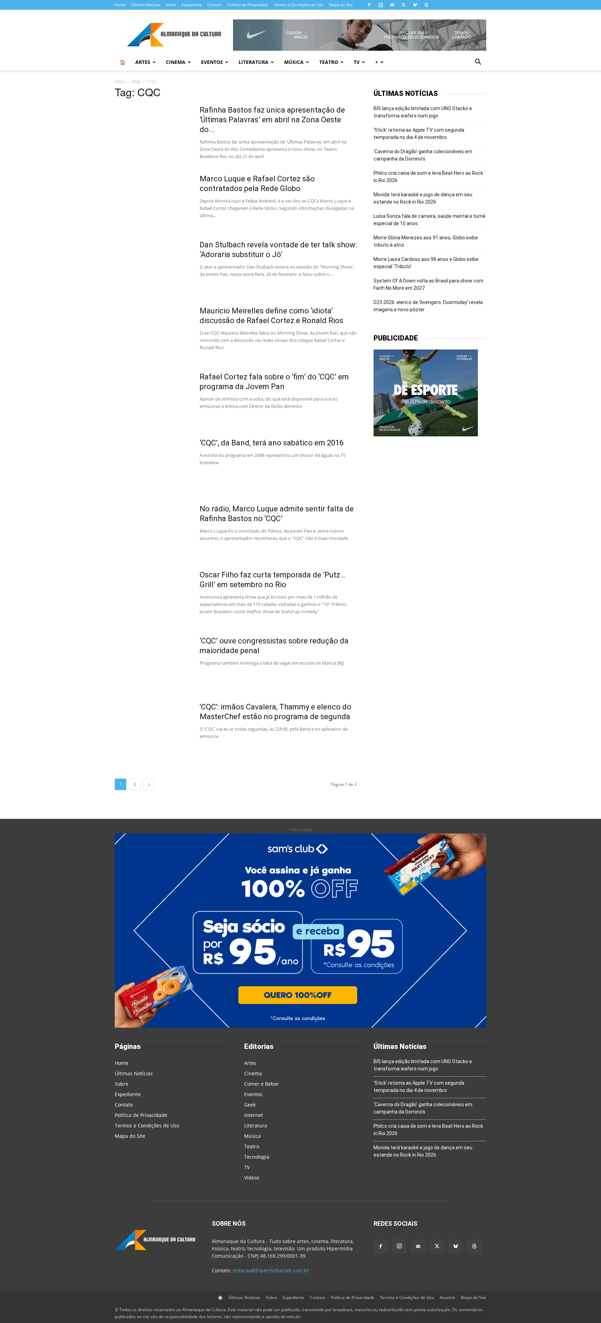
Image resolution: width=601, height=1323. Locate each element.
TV (357, 62)
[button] (478, 62)
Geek (250, 1104)
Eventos (212, 62)
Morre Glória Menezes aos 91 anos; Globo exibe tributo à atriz (426, 241)
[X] (403, 5)
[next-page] (149, 784)
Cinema (175, 62)
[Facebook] (369, 5)
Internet (253, 1115)
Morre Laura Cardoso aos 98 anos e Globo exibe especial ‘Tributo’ (426, 262)
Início (120, 81)
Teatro (328, 62)
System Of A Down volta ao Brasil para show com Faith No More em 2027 (428, 284)
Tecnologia (256, 1156)
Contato (214, 4)
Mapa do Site (341, 4)
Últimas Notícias (145, 4)
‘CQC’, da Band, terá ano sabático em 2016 (272, 442)
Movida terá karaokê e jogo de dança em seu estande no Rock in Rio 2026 (423, 198)
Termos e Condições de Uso (298, 4)
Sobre (171, 4)
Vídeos (251, 1177)
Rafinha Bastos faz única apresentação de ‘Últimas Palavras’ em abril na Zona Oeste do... (272, 120)
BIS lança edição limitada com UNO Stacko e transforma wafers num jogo (423, 112)
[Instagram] (380, 5)
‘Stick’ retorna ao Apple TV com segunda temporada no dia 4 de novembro (419, 133)
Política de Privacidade (247, 4)
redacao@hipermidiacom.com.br (271, 1270)
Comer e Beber (261, 1083)
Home (120, 4)
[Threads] (426, 5)
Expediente (192, 4)
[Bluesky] (415, 5)
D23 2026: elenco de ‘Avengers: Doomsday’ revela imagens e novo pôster (428, 305)
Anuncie (447, 1297)
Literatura (254, 62)
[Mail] (392, 5)
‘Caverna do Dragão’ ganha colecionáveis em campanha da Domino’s (423, 155)
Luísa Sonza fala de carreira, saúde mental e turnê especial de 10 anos (430, 219)
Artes (142, 62)
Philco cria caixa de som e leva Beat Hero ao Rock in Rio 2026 (428, 176)
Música (294, 62)
